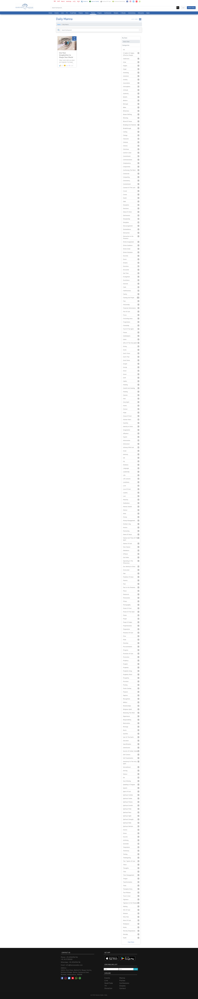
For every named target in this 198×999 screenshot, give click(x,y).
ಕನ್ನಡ (78, 1)
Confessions (107, 13)
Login (183, 7)
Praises (81, 13)
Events (57, 13)
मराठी (58, 1)
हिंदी (55, 1)
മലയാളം (69, 1)
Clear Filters (131, 942)
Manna (93, 13)
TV (67, 13)
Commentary (131, 13)
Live (62, 13)
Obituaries (141, 13)
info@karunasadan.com (74, 965)
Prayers (99, 13)
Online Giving (191, 7)
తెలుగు (63, 1)
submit (135, 969)
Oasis (148, 13)
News (87, 13)
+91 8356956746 (72, 957)
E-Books (123, 13)
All (124, 49)
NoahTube (73, 13)
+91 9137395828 (66, 959)
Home (50, 13)
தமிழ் (74, 1)
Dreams (116, 13)
